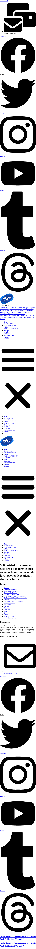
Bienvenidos (7, 604)
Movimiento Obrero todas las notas (14, 601)
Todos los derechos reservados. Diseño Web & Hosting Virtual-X (18, 937)
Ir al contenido (4, 1)
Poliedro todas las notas (10, 589)
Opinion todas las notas (10, 593)
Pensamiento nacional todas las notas (14, 596)
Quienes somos (8, 323)
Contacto (6, 339)
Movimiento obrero (9, 335)
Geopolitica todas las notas (11, 594)
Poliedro (6, 337)
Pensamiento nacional (10, 325)
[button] (18, 377)
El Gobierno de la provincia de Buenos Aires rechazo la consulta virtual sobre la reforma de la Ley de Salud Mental (17, 312)
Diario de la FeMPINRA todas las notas (15, 598)
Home (5, 322)
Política (6, 327)
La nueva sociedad (5, 307)
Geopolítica (7, 330)
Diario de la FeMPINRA (11, 328)
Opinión (6, 332)
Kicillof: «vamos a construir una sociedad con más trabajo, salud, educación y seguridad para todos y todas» (17, 308)
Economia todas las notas (11, 591)
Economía (7, 334)
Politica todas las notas (10, 599)
